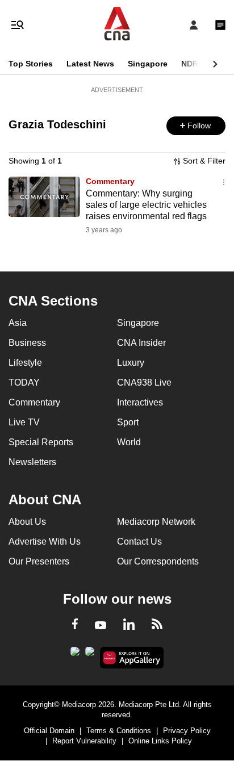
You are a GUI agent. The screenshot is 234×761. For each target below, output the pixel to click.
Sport (128, 422)
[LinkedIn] (129, 626)
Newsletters (32, 462)
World (129, 442)
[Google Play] (75, 655)
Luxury (130, 362)
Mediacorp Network (156, 521)
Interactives (140, 402)
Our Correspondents (158, 561)
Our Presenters (39, 561)
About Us (27, 521)
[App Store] (89, 655)
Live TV (24, 422)
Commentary (110, 181)
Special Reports (41, 442)
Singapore (148, 63)
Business (27, 343)
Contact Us (139, 541)
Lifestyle (25, 362)
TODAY (24, 382)
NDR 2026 (200, 63)
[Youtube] (100, 626)
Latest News (90, 63)
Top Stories (31, 63)
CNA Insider (141, 343)
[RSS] (157, 626)
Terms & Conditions (118, 730)
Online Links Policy (160, 741)
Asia (18, 323)
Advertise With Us (45, 541)
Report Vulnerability (84, 741)
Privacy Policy (187, 730)
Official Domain (49, 730)
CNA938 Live (144, 382)
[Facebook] (75, 626)
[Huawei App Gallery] (132, 657)
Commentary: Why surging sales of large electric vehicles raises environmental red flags (146, 205)
